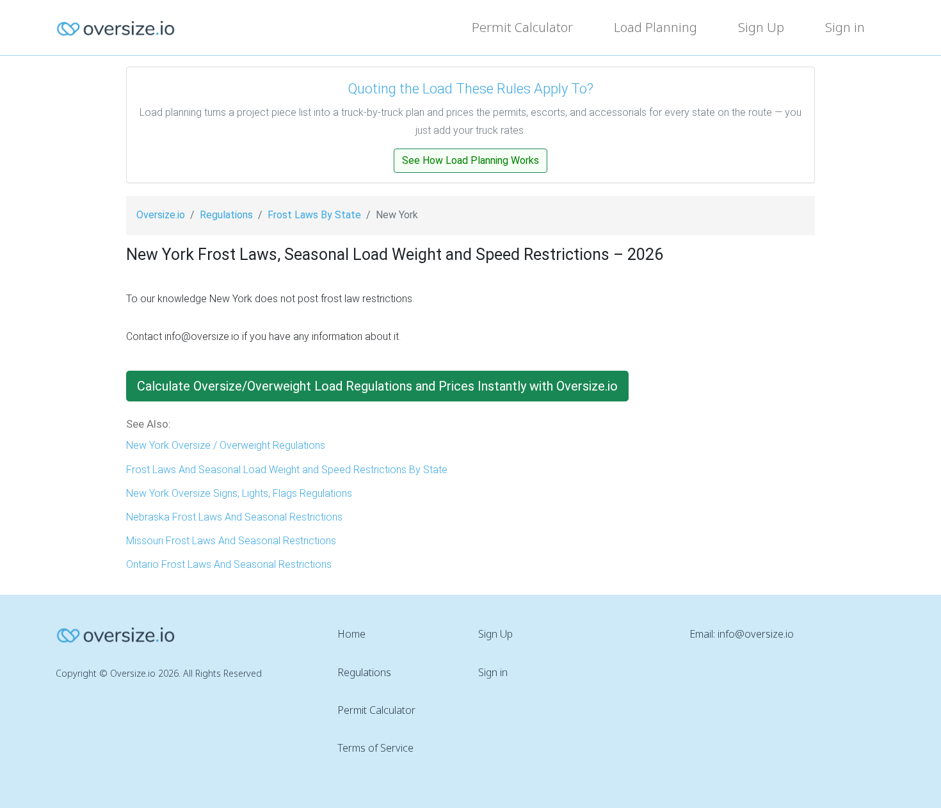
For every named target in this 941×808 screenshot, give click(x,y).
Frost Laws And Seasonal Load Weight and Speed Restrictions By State (286, 470)
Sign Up (761, 27)
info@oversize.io (756, 634)
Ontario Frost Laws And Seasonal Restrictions (229, 564)
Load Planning (655, 27)
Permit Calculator (522, 27)
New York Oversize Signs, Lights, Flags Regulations (239, 493)
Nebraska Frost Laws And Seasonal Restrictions (234, 517)
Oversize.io (160, 215)
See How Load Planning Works (470, 160)
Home (351, 634)
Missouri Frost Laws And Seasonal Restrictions (231, 541)
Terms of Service (375, 748)
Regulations (226, 215)
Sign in (845, 27)
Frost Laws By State (314, 215)
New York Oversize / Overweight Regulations (225, 445)
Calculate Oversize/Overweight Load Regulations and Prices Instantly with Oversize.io (377, 386)
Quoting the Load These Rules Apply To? (470, 89)
